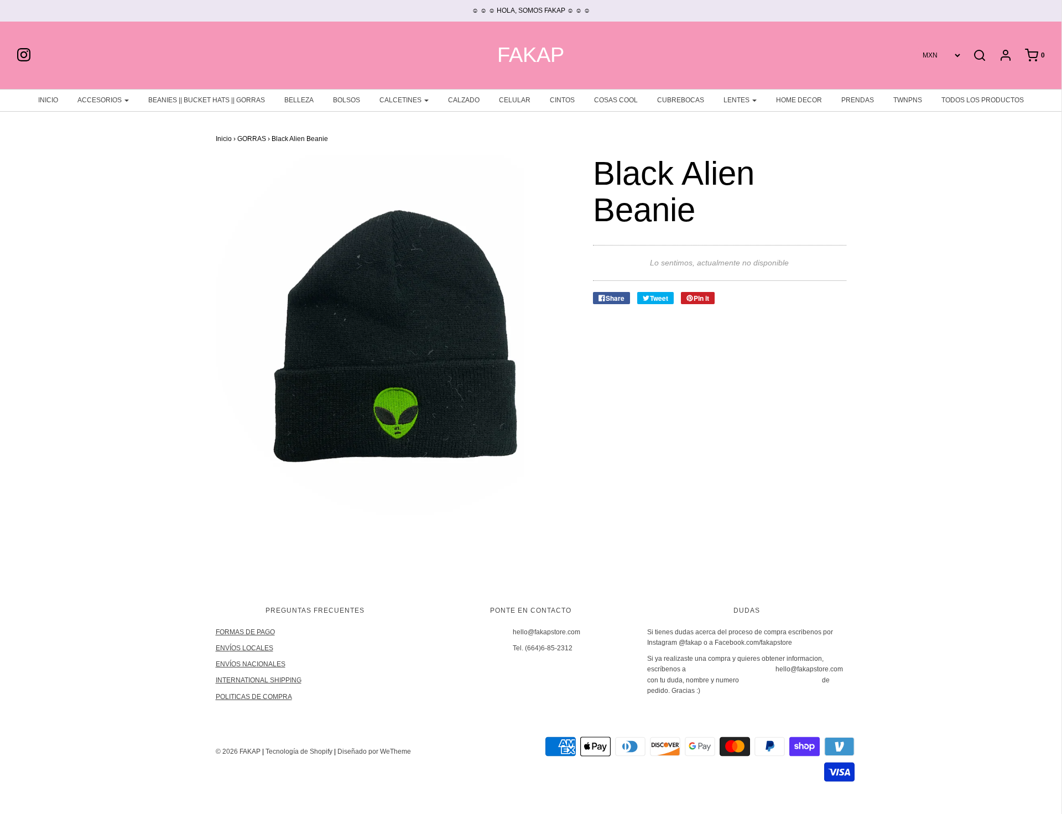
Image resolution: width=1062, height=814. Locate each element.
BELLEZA (299, 100)
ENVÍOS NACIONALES (250, 664)
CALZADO (464, 100)
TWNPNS (907, 100)
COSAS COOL (616, 100)
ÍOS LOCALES (251, 648)
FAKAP (530, 55)
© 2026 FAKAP (238, 751)
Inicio (224, 139)
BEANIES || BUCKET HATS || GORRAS (206, 100)
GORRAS (251, 139)
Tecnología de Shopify (299, 751)
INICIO (48, 100)
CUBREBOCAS (680, 100)
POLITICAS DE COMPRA (254, 697)
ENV (223, 648)
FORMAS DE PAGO (245, 632)
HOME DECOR (799, 100)
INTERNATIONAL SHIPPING (258, 680)
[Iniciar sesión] (1000, 55)
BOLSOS (346, 100)
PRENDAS (857, 100)
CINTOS (562, 100)
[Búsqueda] (979, 55)
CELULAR (514, 100)
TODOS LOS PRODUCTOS (982, 100)
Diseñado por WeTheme (374, 751)
